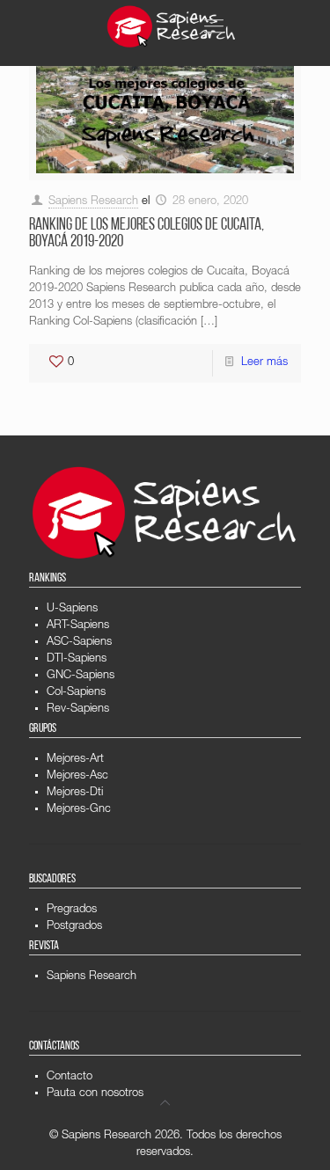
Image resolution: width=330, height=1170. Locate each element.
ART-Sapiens (78, 626)
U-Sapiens (72, 609)
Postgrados (74, 926)
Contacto (69, 1077)
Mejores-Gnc (79, 809)
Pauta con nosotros (95, 1094)
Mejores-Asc (77, 776)
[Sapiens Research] (172, 26)
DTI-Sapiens (76, 659)
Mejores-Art (75, 759)
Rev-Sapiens (78, 709)
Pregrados (72, 910)
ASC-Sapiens (79, 642)
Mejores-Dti (75, 793)
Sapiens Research (93, 202)
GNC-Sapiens (80, 676)
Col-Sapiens (76, 692)
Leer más (264, 363)
